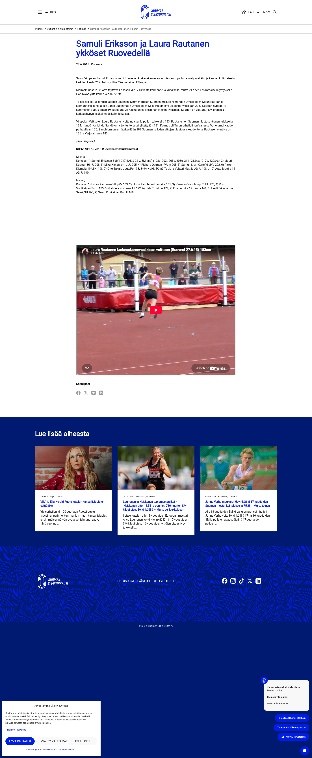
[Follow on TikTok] (241, 581)
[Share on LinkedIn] (101, 393)
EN (263, 12)
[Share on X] (86, 393)
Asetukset (82, 741)
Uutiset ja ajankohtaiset (60, 28)
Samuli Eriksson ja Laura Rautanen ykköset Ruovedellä (120, 28)
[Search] (275, 12)
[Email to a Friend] (93, 393)
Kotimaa (81, 28)
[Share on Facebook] (78, 393)
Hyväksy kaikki (20, 741)
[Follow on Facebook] (225, 581)
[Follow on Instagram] (233, 581)
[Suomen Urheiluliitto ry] (156, 12)
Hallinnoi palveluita (16, 730)
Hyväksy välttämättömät (52, 741)
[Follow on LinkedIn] (258, 581)
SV (268, 12)
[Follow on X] (250, 581)
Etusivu (39, 28)
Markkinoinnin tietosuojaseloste (58, 749)
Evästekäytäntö (34, 749)
